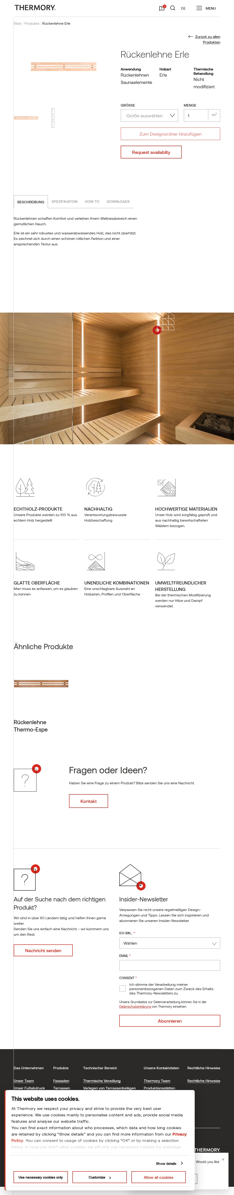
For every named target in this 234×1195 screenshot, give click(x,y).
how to (92, 201)
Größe (128, 105)
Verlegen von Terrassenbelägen (109, 1088)
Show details (166, 1163)
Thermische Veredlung (102, 1080)
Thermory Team (157, 1080)
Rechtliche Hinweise (203, 1080)
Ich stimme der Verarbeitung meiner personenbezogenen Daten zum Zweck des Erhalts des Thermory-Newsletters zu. (171, 988)
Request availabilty (151, 152)
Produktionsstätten (159, 1088)
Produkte (31, 23)
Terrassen (61, 1088)
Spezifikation (64, 201)
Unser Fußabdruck (29, 1088)
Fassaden (61, 1080)
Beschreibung (30, 202)
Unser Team (24, 1080)
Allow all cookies (158, 1177)
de (183, 8)
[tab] (31, 201)
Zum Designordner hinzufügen (170, 134)
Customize (97, 1177)
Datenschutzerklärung (135, 1006)
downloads (118, 201)
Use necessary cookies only (41, 1177)
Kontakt (88, 801)
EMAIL (125, 955)
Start (17, 23)
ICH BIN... (127, 933)
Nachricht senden (43, 950)
